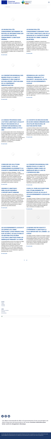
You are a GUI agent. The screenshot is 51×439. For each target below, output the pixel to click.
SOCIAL (2, 301)
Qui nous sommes (5, 310)
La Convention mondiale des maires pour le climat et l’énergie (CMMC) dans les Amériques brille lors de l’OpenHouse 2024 (37, 168)
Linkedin (3, 304)
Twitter (2, 303)
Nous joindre (4, 313)
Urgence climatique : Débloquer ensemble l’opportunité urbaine (10, 190)
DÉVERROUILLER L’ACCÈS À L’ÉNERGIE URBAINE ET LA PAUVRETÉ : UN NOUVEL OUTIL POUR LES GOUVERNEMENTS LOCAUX (36, 79)
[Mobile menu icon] (49, 2)
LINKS (2, 309)
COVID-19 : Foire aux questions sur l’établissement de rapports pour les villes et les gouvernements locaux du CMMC (38, 192)
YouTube (3, 305)
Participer (3, 311)
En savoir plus (4, 54)
